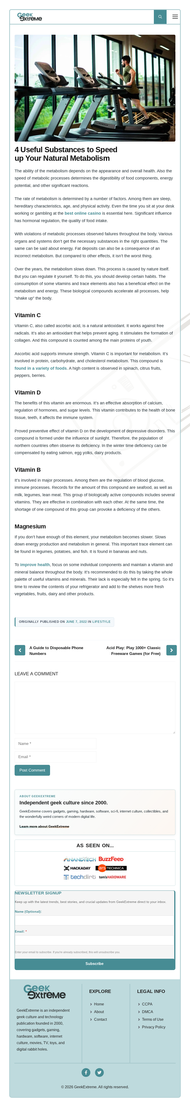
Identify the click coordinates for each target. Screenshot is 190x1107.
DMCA (147, 1012)
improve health (35, 564)
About (99, 1012)
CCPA (147, 1004)
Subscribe (95, 964)
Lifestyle (101, 621)
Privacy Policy (153, 1027)
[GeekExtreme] (29, 17)
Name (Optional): (28, 911)
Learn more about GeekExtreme (44, 826)
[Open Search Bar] (160, 17)
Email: (21, 931)
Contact (100, 1019)
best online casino (83, 213)
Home (99, 1004)
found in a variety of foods (41, 368)
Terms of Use (153, 1019)
